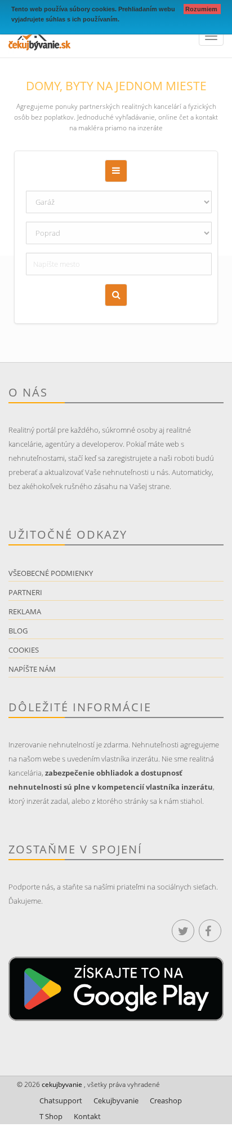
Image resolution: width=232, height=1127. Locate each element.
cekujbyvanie (61, 1084)
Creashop (166, 1100)
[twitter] (183, 930)
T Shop (51, 1116)
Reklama (24, 611)
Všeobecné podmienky (50, 573)
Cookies (23, 650)
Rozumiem (202, 9)
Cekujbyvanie (116, 1100)
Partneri (25, 592)
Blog (18, 631)
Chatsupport (60, 1100)
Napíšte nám (32, 669)
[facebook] (210, 930)
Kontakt (87, 1116)
